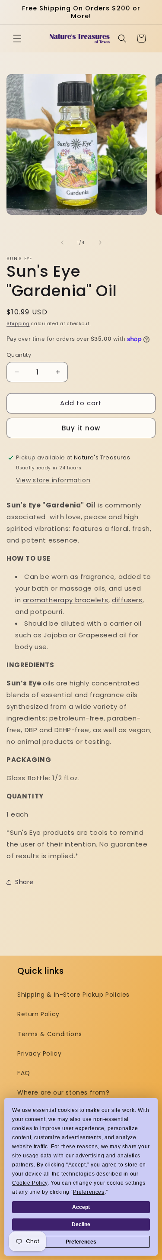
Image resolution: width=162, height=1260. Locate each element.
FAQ (23, 1073)
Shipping (18, 323)
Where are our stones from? (63, 1092)
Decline (81, 1224)
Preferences (81, 1242)
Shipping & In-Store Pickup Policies (73, 994)
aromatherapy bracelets (65, 599)
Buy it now (81, 428)
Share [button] (24, 882)
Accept (81, 1207)
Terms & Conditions (49, 1034)
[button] (17, 38)
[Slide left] (62, 242)
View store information (53, 480)
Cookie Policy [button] (30, 1183)
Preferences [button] (89, 1192)
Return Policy (38, 1014)
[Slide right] (100, 242)
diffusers (127, 599)
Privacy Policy (39, 1053)
